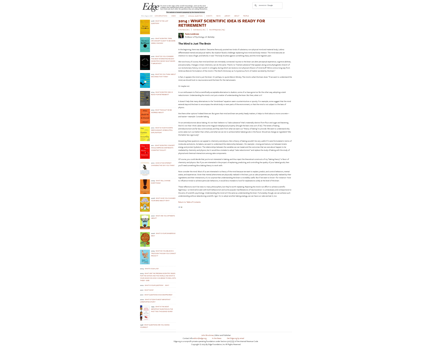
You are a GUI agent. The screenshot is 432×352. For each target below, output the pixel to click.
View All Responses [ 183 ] (217, 30)
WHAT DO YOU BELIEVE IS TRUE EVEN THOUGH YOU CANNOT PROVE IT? (163, 253)
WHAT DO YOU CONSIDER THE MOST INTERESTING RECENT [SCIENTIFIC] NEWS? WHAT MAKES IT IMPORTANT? (163, 60)
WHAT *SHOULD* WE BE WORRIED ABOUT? (161, 111)
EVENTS (209, 16)
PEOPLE (246, 16)
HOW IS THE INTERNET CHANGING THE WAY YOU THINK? (163, 164)
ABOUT (236, 16)
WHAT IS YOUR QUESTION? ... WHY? (157, 285)
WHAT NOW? (149, 290)
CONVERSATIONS (161, 16)
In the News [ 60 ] (183, 30)
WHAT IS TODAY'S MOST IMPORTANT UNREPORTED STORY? (155, 300)
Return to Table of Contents (189, 202)
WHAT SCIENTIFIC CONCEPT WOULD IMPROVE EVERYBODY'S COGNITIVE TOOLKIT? (163, 147)
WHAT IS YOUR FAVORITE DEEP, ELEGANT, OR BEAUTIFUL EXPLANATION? (162, 130)
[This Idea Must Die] (145, 105)
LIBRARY (227, 16)
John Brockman (207, 335)
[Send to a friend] (179, 207)
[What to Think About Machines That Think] (145, 87)
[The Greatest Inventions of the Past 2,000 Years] (145, 320)
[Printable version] (181, 207)
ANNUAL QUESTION (195, 16)
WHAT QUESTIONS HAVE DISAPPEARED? (158, 295)
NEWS (218, 16)
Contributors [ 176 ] (199, 30)
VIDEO (173, 16)
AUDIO (182, 16)
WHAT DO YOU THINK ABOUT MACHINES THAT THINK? (163, 75)
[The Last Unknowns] (145, 33)
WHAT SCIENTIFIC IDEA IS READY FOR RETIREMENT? (162, 93)
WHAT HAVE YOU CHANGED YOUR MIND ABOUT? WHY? (163, 199)
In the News (216, 338)
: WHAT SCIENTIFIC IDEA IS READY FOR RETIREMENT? (221, 23)
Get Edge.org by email (235, 338)
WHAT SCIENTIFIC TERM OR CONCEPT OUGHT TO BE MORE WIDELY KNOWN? (163, 40)
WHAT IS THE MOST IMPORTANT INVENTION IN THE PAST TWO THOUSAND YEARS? (162, 308)
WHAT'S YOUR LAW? (152, 268)
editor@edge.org (199, 338)
